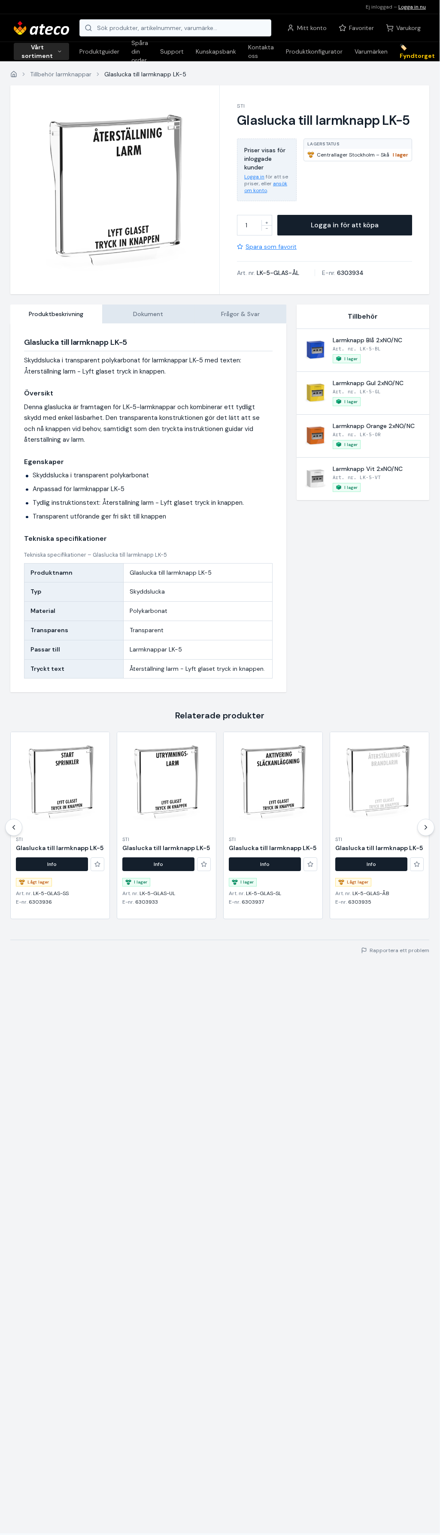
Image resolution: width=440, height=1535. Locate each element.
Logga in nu (412, 6)
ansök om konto (265, 187)
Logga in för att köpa (345, 224)
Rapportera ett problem (399, 950)
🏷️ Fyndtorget (417, 51)
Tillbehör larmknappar (60, 74)
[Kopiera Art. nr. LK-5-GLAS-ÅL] (305, 273)
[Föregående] (13, 827)
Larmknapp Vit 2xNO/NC (368, 469)
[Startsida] (13, 74)
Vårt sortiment (37, 51)
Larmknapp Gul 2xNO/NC (368, 383)
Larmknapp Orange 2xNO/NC (374, 426)
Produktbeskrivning (56, 314)
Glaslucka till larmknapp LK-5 (59, 848)
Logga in (254, 176)
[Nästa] (425, 827)
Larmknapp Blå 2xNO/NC (367, 340)
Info (52, 864)
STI (241, 106)
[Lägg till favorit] (97, 864)
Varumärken (371, 51)
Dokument (148, 314)
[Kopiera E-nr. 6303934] (369, 273)
